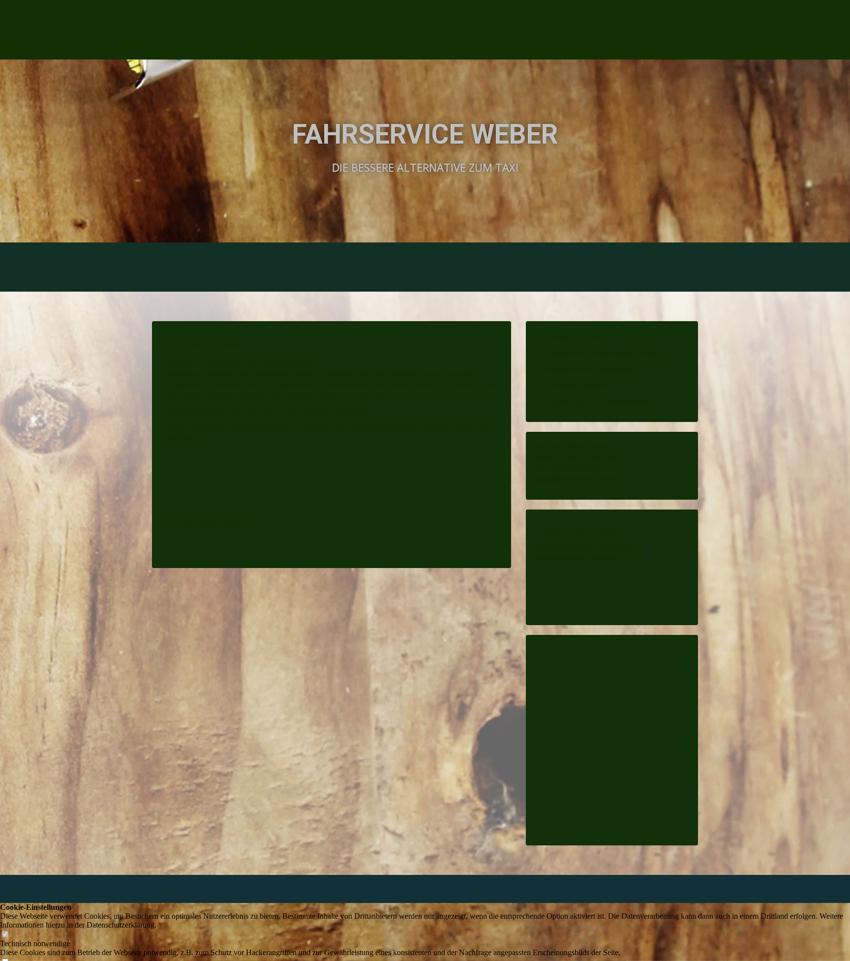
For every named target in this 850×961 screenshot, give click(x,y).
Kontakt (641, 254)
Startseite (207, 254)
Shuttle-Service (395, 254)
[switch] (5, 935)
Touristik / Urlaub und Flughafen (526, 254)
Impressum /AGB (432, 279)
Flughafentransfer (295, 254)
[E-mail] (544, 602)
